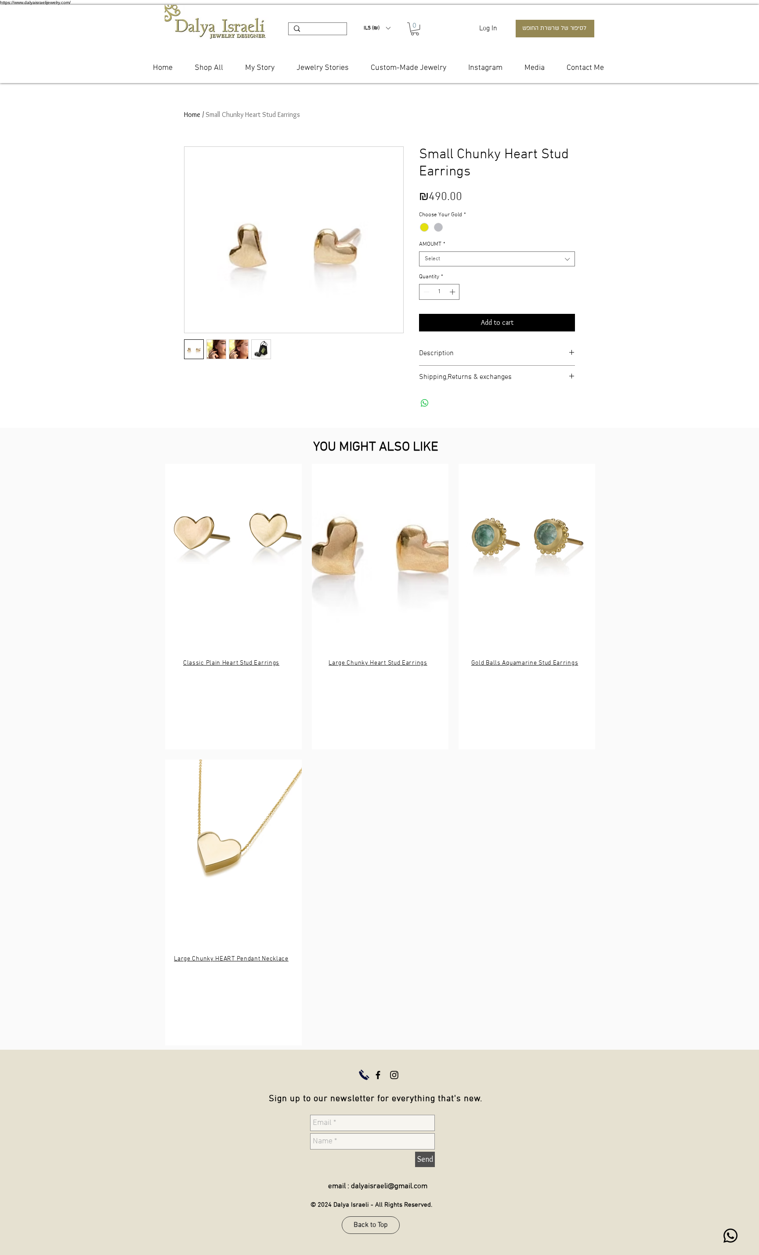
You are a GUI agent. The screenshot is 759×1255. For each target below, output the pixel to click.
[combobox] (497, 258)
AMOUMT (432, 244)
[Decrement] (425, 291)
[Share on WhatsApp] (424, 403)
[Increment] (453, 291)
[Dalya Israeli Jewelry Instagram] (394, 1074)
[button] (377, 28)
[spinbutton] (439, 291)
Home (192, 114)
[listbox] (377, 28)
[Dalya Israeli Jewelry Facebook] (377, 1074)
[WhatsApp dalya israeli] (730, 1235)
